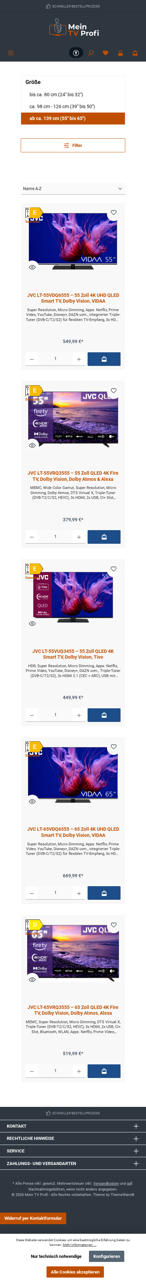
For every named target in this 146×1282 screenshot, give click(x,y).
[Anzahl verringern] (31, 359)
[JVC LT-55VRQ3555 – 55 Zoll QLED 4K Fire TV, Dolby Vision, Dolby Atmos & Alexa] (73, 419)
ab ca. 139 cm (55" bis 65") (58, 118)
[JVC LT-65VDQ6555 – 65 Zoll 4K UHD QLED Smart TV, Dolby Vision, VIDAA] (73, 775)
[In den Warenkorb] (104, 359)
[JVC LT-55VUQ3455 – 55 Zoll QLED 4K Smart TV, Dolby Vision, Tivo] (73, 597)
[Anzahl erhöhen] (79, 359)
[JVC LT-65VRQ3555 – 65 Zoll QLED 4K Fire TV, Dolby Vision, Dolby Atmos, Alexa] (73, 954)
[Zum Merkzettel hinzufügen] (114, 214)
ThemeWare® (122, 1195)
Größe (33, 82)
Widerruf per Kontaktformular (33, 1218)
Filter (76, 145)
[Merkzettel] (105, 52)
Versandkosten (106, 1183)
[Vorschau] (32, 267)
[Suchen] (91, 52)
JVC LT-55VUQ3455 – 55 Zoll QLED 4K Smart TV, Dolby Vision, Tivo (73, 654)
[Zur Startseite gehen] (73, 30)
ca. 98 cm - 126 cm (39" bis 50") (62, 106)
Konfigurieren (106, 1256)
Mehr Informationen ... (79, 1245)
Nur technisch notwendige (56, 1256)
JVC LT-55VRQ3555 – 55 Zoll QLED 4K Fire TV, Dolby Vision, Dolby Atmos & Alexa (73, 476)
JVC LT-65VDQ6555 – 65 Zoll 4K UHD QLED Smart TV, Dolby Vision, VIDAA (73, 832)
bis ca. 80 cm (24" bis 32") (56, 94)
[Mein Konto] (120, 52)
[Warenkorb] (135, 52)
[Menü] (10, 52)
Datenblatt (32, 221)
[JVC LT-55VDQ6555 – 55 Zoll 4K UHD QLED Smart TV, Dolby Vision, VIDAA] (73, 241)
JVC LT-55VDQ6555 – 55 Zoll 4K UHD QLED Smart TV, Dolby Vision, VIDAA (73, 298)
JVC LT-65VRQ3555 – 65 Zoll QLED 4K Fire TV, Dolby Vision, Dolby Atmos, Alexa (73, 1010)
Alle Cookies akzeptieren (75, 1272)
